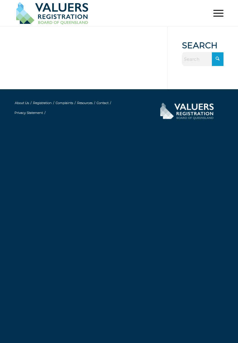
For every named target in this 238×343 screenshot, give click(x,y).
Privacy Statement (29, 113)
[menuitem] (215, 13)
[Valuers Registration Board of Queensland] (64, 13)
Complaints (64, 103)
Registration (42, 103)
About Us (22, 103)
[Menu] (215, 13)
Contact (103, 103)
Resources (85, 103)
